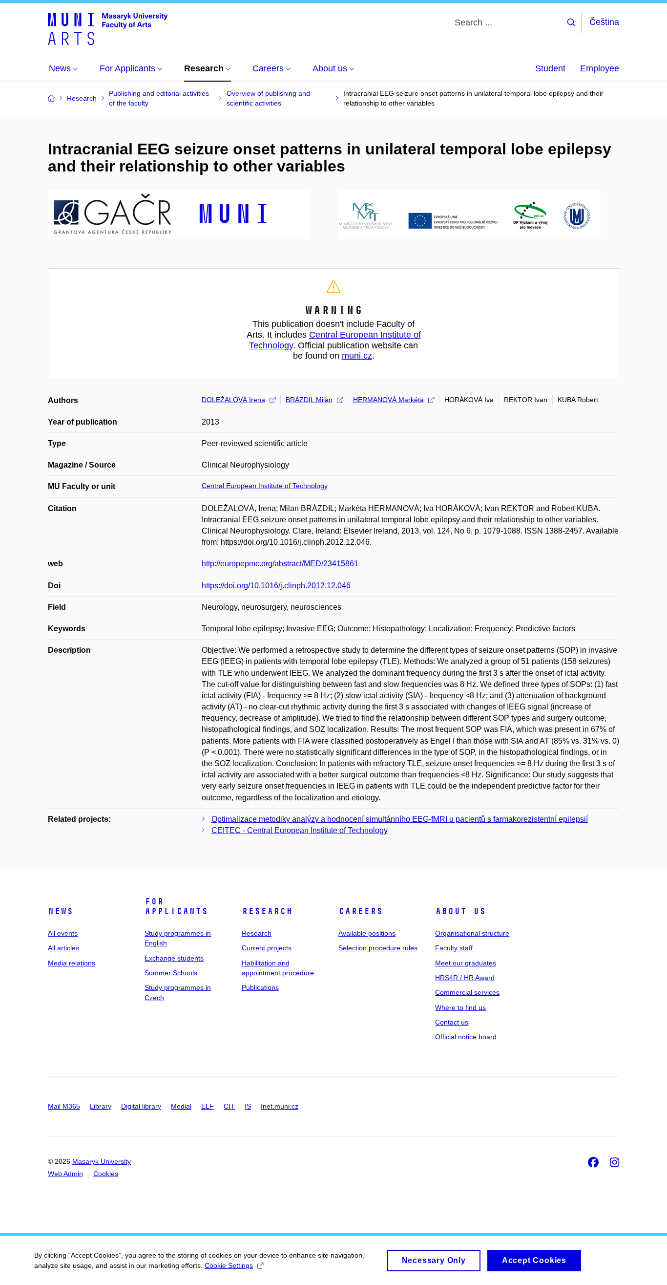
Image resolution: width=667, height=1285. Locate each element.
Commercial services (467, 992)
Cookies (105, 1174)
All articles (63, 948)
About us (460, 911)
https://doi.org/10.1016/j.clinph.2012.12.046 (276, 585)
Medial (181, 1106)
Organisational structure (472, 933)
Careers (360, 911)
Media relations (71, 963)
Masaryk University (101, 1161)
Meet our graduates (465, 963)
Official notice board (466, 1037)
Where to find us (460, 1007)
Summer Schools (171, 973)
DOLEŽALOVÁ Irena (233, 400)
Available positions (367, 933)
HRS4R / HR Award (465, 978)
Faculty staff (454, 948)
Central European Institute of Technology (265, 486)
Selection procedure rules (377, 948)
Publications (260, 987)
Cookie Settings (229, 1265)
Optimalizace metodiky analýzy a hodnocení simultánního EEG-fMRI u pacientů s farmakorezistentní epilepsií (399, 819)
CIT (229, 1106)
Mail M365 (64, 1106)
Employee (599, 68)
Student (550, 68)
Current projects (267, 948)
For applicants (176, 906)
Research (267, 911)
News (60, 911)
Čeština (604, 22)
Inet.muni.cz (279, 1106)
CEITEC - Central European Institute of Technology (299, 830)
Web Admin (65, 1174)
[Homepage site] (107, 28)
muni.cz (357, 356)
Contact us (451, 1022)
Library (100, 1106)
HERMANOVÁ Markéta (388, 400)
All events (63, 933)
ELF (207, 1106)
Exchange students (174, 958)
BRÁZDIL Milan (309, 400)
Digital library (141, 1106)
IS (248, 1106)
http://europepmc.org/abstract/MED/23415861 (280, 563)
